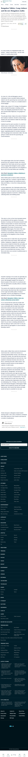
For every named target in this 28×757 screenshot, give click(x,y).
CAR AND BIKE (4, 580)
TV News (16, 511)
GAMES (2, 614)
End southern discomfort (6, 678)
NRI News (3, 657)
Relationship (3, 542)
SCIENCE (2, 570)
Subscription (3, 715)
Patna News (3, 499)
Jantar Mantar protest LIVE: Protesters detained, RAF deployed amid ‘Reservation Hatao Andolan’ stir (20, 704)
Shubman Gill (3, 473)
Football (15, 589)
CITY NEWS (3, 483)
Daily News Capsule (5, 444)
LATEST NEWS (4, 456)
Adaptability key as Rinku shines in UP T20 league (20, 685)
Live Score (3, 648)
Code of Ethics (22, 715)
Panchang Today (4, 634)
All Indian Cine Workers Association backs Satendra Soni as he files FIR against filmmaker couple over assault (20, 673)
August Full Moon (17, 632)
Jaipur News (16, 492)
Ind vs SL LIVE (17, 477)
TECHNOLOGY (4, 584)
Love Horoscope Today (5, 632)
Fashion (2, 537)
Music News (3, 509)
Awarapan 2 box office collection (7, 637)
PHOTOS (2, 557)
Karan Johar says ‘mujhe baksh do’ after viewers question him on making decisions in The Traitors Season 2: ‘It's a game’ (6, 692)
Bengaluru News (4, 485)
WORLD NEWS (4, 459)
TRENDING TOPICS (5, 643)
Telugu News (3, 654)
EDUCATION (3, 522)
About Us (2, 711)
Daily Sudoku (3, 616)
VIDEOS (2, 560)
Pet (1, 544)
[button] (1, 1)
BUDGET (2, 564)
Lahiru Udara (16, 480)
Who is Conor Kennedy (5, 629)
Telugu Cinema (17, 650)
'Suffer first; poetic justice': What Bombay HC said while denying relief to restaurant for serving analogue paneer (6, 665)
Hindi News (16, 654)
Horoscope (3, 519)
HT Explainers (17, 657)
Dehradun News (17, 487)
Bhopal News (16, 485)
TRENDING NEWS (4, 625)
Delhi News (3, 490)
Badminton (3, 589)
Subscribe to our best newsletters (14, 441)
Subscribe (24, 1)
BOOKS (2, 597)
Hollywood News (17, 507)
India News (16, 4)
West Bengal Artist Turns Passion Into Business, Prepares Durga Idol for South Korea (6, 686)
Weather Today (13, 713)
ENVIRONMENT (4, 567)
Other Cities (16, 501)
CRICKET (2, 466)
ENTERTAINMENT (4, 504)
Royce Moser (3, 640)
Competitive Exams (4, 527)
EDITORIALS (3, 577)
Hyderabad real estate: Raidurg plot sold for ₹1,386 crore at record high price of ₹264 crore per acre (7, 673)
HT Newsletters (22, 713)
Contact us (12, 711)
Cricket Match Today (18, 468)
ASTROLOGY (3, 517)
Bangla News (16, 652)
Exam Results (3, 529)
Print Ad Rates (13, 715)
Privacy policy (3, 713)
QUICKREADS (4, 607)
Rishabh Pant (3, 477)
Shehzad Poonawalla (18, 637)
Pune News (16, 499)
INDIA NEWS (3, 463)
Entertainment (23, 4)
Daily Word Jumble (4, 618)
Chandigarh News (4, 487)
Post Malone (16, 627)
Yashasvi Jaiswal (17, 475)
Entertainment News (5, 652)
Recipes (15, 539)
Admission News (4, 525)
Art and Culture (4, 535)
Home (2, 4)
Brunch (15, 535)
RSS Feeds (12, 718)
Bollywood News (4, 507)
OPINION (3, 574)
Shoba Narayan (5, 26)
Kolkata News (3, 494)
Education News (17, 529)
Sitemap (2, 718)
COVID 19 (3, 610)
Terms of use (21, 711)
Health (2, 539)
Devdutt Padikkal (17, 473)
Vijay (2, 627)
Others (2, 594)
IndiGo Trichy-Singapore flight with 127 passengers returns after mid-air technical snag (20, 680)
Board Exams (16, 525)
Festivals (15, 537)
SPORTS (2, 587)
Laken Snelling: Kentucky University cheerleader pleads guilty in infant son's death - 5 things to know (20, 692)
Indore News (3, 492)
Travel (15, 542)
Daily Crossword (17, 616)
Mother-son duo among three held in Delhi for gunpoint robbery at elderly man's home (20, 665)
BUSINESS (3, 554)
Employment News (18, 527)
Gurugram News (17, 490)
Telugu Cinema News (5, 511)
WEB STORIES (4, 547)
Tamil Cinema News (18, 509)
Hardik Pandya (4, 475)
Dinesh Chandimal (4, 480)
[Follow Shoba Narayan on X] (10, 26)
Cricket (11, 4)
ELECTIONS (3, 604)
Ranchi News (3, 501)
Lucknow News (17, 494)
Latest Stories (5, 661)
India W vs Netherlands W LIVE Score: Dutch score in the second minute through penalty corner (6, 704)
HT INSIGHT (3, 600)
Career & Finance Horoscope (20, 629)
